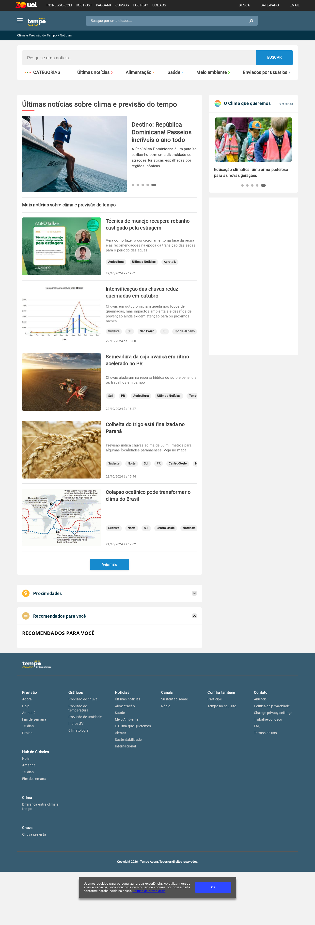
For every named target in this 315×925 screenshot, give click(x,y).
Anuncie (260, 699)
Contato (261, 692)
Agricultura (116, 262)
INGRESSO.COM (59, 5)
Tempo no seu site (221, 706)
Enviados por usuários (265, 72)
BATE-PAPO (270, 5)
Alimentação (138, 72)
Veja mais (109, 564)
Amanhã (29, 713)
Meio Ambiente (127, 719)
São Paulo (147, 331)
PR (123, 395)
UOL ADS (159, 5)
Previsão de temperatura (78, 708)
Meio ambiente (211, 72)
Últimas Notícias (144, 262)
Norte (132, 463)
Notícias (122, 692)
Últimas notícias (93, 72)
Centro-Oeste (178, 463)
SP (130, 331)
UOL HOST (84, 5)
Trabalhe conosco (268, 719)
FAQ (257, 726)
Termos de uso (265, 733)
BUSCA (244, 5)
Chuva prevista (34, 834)
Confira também (221, 692)
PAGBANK (103, 5)
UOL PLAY (140, 5)
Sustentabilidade (128, 740)
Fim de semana (34, 719)
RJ (164, 331)
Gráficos (75, 692)
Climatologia (78, 730)
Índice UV (75, 724)
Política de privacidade (148, 891)
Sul (110, 395)
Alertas (120, 733)
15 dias (28, 726)
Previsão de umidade (85, 717)
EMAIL (294, 5)
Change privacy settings (273, 713)
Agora (27, 699)
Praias (27, 733)
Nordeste (189, 528)
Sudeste (113, 331)
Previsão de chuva (82, 699)
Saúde (174, 72)
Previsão (29, 692)
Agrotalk (170, 262)
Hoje (25, 706)
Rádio (166, 706)
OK (213, 887)
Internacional (125, 746)
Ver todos (286, 104)
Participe (214, 699)
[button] (134, 185)
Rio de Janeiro (185, 331)
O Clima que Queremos (133, 726)
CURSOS (122, 5)
